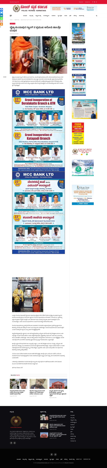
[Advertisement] (38, 264)
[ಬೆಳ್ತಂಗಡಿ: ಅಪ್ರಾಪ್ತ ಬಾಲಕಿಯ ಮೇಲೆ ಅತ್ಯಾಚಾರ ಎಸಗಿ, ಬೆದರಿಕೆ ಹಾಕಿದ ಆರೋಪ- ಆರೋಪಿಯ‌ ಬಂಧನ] (38, 384)
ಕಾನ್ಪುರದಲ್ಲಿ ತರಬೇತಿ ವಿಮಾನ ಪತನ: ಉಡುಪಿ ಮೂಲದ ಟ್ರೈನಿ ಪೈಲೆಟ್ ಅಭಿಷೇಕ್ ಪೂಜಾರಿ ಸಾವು (17, 392)
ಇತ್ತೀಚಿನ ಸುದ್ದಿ (12, 23)
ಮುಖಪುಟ (25, 15)
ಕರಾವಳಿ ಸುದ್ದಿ (81, 15)
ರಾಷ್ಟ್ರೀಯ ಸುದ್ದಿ (38, 15)
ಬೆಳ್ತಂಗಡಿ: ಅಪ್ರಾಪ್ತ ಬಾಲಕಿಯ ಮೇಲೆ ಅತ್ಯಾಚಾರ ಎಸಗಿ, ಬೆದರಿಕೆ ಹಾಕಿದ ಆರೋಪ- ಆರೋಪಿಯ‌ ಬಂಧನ (37, 392)
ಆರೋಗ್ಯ (75, 15)
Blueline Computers (69, 462)
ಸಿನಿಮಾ (65, 15)
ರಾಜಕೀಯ (53, 15)
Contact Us (87, 2)
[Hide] (0, 27)
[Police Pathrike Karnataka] (29, 8)
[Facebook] (1, 9)
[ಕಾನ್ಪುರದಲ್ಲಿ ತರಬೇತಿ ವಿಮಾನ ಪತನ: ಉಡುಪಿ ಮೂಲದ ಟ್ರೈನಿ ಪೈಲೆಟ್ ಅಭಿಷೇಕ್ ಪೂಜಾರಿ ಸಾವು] (19, 384)
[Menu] (11, 15)
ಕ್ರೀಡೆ (70, 15)
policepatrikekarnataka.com (43, 462)
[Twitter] (1, 12)
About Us (81, 2)
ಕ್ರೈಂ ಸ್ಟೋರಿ (60, 15)
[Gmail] (1, 21)
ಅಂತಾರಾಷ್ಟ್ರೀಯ (46, 15)
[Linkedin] (1, 15)
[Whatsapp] (1, 18)
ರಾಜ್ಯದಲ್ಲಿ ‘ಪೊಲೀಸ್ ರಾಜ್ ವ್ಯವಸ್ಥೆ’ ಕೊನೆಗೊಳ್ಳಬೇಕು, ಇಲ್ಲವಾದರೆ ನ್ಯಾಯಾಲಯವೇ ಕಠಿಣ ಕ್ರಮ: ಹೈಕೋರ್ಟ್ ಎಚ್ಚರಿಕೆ (57, 393)
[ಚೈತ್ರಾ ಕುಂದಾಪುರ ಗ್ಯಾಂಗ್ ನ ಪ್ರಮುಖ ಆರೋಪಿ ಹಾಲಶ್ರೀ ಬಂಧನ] (38, 55)
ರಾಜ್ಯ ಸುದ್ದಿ (31, 15)
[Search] (96, 15)
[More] (1, 24)
